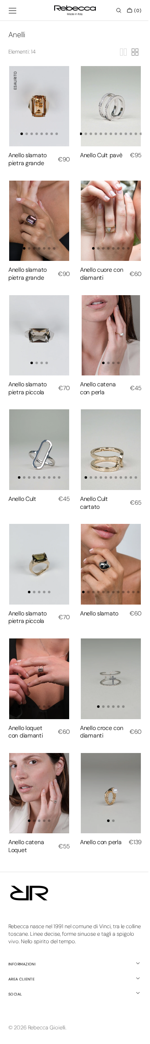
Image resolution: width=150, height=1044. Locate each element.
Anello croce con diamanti (94, 707)
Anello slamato (96, 593)
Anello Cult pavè (91, 155)
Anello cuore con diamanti (94, 265)
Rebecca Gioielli (46, 1027)
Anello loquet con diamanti (25, 707)
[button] (12, 10)
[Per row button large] (117, 52)
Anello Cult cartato (91, 486)
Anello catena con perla (94, 376)
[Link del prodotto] (37, 104)
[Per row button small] (129, 52)
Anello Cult (22, 482)
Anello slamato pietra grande (27, 155)
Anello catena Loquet (26, 817)
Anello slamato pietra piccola (27, 376)
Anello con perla (90, 817)
